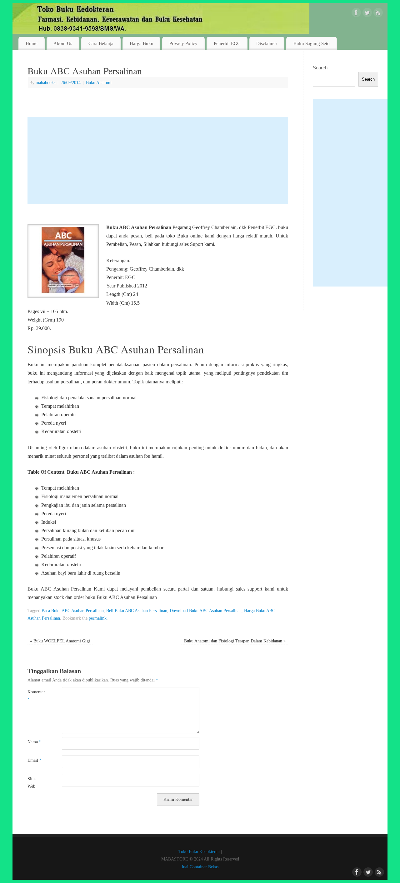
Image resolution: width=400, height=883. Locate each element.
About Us (62, 43)
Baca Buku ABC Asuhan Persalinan (73, 610)
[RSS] (378, 14)
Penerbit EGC (227, 43)
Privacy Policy (183, 43)
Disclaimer (266, 43)
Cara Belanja (100, 43)
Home (32, 43)
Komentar (36, 695)
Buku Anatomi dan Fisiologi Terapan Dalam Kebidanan (235, 640)
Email (35, 760)
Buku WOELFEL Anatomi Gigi (60, 640)
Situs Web (32, 782)
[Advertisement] (158, 160)
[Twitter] (367, 14)
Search (320, 67)
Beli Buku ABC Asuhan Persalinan (136, 610)
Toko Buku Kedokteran (199, 851)
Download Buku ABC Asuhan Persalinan (206, 610)
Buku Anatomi (99, 82)
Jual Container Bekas (200, 866)
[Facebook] (356, 14)
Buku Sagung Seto (311, 43)
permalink (98, 618)
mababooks (45, 82)
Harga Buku (141, 43)
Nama (34, 741)
